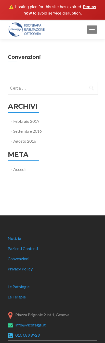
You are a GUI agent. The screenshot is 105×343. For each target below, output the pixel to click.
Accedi (19, 169)
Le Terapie (17, 296)
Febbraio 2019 (26, 121)
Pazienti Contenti (23, 248)
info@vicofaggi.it (30, 324)
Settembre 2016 (27, 131)
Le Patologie (19, 286)
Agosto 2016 (24, 141)
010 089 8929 (27, 335)
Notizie (14, 238)
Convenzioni (18, 258)
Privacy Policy (20, 268)
